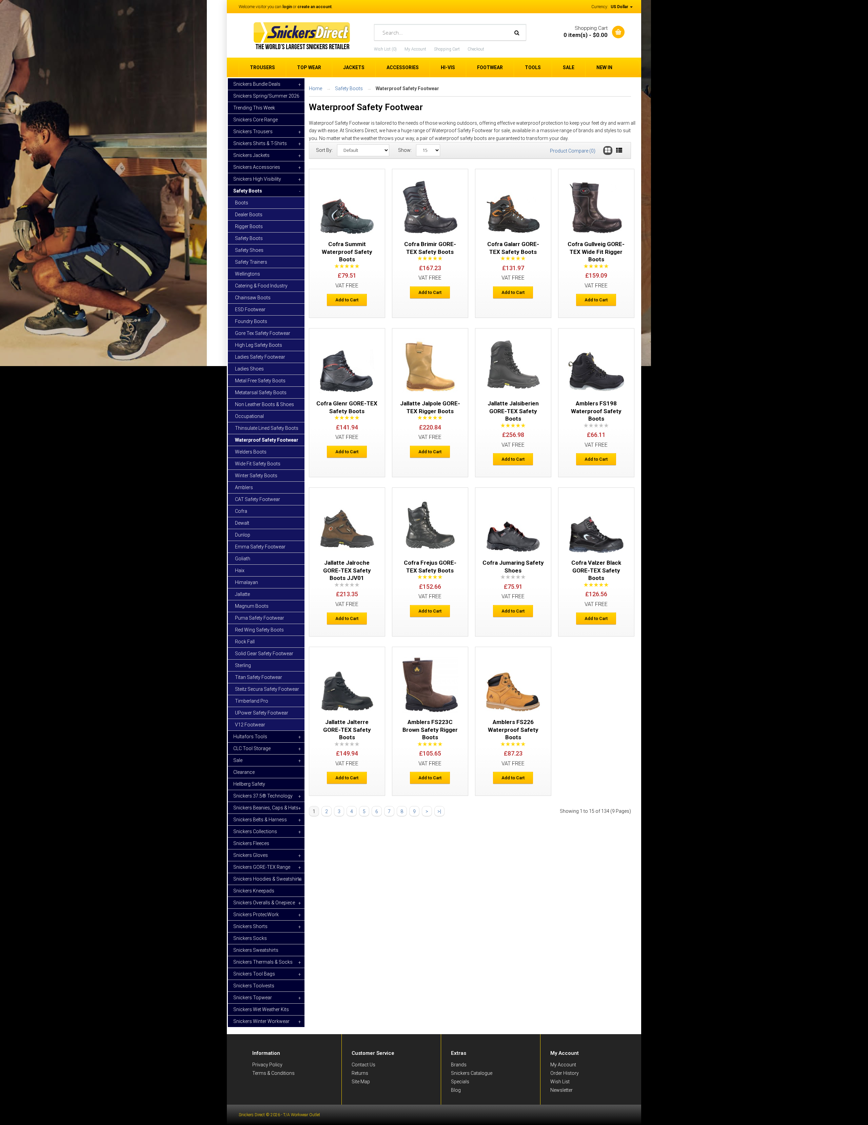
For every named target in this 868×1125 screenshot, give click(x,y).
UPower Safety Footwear (261, 713)
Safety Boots (249, 238)
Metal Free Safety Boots (260, 380)
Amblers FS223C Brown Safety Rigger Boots (430, 730)
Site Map (361, 1081)
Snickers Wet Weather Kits (261, 1009)
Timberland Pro (251, 701)
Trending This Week (254, 108)
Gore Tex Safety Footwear (262, 333)
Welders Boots (251, 452)
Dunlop (242, 535)
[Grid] (607, 150)
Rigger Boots (249, 226)
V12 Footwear (250, 724)
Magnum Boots (252, 606)
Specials (460, 1081)
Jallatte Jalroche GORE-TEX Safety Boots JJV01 (347, 570)
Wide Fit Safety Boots (257, 463)
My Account (415, 49)
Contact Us (363, 1064)
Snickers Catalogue (471, 1073)
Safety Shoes (249, 250)
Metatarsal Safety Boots (261, 392)
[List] (619, 150)
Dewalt (242, 523)
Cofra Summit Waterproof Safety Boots (347, 252)
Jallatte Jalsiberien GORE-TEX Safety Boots (513, 411)
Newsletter (561, 1090)
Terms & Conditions (273, 1073)
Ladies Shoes (249, 368)
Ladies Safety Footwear (260, 357)
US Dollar (620, 6)
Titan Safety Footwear (258, 677)
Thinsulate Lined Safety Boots (266, 428)
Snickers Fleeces (251, 843)
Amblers (244, 487)
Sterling (243, 665)
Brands (459, 1064)
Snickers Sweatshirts (255, 950)
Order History (564, 1073)
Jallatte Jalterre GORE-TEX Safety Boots (347, 730)
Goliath (242, 558)
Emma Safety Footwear (260, 546)
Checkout (476, 49)
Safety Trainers (251, 262)
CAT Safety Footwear (257, 499)
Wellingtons (247, 274)
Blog (456, 1090)
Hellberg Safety (249, 784)
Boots (241, 202)
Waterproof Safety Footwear (266, 440)
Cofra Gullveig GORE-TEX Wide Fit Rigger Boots (596, 252)
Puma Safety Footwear (259, 618)
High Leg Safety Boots (258, 345)
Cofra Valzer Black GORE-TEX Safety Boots (596, 570)
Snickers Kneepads (253, 890)
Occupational (249, 416)
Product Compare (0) (572, 151)
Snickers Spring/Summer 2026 (266, 96)
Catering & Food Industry (261, 285)
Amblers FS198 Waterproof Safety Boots (596, 411)
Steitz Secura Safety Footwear (267, 689)
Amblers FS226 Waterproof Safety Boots (513, 730)
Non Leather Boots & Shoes (264, 404)
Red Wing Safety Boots (259, 629)
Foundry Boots (251, 321)
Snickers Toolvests (253, 985)
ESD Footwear (250, 309)
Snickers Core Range (255, 119)
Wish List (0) (385, 49)
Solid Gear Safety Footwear (264, 653)
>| (439, 811)
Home (315, 88)
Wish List (560, 1081)
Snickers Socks (250, 938)
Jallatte (242, 594)
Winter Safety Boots (256, 475)
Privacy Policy (267, 1064)
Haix (239, 570)
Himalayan (246, 582)
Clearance (244, 772)
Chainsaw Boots (253, 297)
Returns (360, 1073)
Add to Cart (346, 299)
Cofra (241, 511)
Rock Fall (245, 641)
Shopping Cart (447, 49)
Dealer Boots (248, 214)
